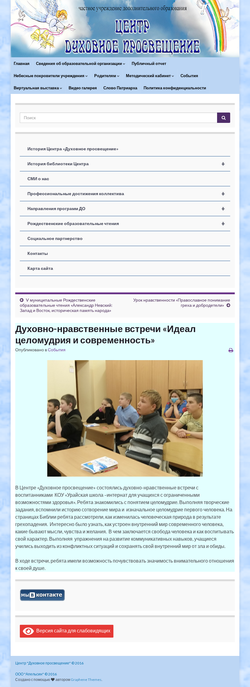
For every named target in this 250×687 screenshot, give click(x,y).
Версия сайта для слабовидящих (72, 630)
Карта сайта (40, 268)
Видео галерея (83, 87)
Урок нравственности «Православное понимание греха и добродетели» (181, 302)
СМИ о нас (38, 178)
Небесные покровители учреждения (49, 75)
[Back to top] (236, 673)
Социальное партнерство (55, 238)
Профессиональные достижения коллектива (126, 193)
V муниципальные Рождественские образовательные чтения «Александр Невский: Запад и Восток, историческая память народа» (66, 305)
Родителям (105, 75)
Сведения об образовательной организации (79, 63)
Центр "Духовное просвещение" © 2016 (49, 663)
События (189, 75)
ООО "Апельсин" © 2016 (36, 674)
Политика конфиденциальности (175, 87)
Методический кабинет (149, 75)
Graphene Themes (86, 679)
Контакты (37, 253)
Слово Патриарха (120, 87)
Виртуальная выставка (37, 87)
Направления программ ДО (126, 208)
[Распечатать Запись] (231, 350)
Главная (22, 63)
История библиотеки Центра (126, 163)
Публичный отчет (149, 63)
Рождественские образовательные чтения (126, 223)
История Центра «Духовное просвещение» (72, 148)
